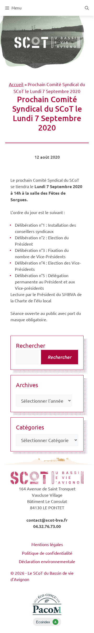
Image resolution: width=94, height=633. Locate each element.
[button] (87, 8)
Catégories (30, 427)
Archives (27, 384)
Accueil (16, 84)
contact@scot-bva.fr (47, 520)
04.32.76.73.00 (47, 526)
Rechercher (30, 345)
